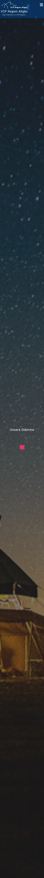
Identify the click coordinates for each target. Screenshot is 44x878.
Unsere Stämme (22, 429)
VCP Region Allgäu (14, 11)
